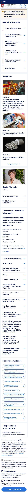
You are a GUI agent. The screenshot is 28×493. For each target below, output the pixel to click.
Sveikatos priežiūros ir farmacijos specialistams (11, 269)
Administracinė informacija (12, 258)
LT (23, 1)
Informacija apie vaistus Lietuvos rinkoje (13, 35)
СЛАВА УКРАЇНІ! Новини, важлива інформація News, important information (11, 351)
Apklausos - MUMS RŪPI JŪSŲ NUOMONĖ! (11, 300)
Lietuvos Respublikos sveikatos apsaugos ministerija (11, 366)
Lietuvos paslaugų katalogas (11, 381)
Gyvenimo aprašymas (10, 196)
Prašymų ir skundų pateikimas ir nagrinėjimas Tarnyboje (12, 286)
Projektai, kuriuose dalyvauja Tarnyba (9, 307)
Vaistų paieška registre (13, 28)
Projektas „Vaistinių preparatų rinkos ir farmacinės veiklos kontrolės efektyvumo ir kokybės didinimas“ (11, 340)
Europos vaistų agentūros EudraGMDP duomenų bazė (10, 418)
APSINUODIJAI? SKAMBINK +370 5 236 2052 (13, 52)
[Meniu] (25, 6)
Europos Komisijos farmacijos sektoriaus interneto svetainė (11, 386)
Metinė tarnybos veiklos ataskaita (11, 294)
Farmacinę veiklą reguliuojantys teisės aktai (12, 399)
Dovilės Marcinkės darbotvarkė (9, 202)
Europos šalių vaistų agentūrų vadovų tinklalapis (11, 404)
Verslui (5, 275)
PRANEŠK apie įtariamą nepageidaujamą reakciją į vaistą (13, 43)
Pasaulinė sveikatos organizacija (12, 409)
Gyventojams (7, 263)
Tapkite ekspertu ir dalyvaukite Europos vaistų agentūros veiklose (12, 314)
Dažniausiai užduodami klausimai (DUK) (12, 61)
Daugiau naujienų (12, 164)
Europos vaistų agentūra (10, 390)
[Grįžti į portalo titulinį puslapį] (3, 2)
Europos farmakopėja (10, 280)
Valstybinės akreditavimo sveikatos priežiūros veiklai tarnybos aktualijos (13, 376)
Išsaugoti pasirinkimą (14, 489)
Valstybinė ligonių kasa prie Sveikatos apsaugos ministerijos (12, 371)
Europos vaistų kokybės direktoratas (13, 394)
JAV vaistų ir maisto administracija (12, 413)
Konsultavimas (10, 68)
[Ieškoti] (21, 6)
